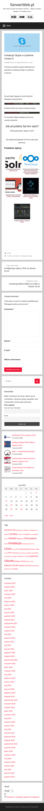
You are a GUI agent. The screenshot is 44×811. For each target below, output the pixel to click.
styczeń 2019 (9, 733)
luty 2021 (7, 645)
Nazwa (7, 341)
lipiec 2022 (8, 591)
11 (6, 501)
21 (21, 505)
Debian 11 (20, 538)
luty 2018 (7, 769)
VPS (11, 569)
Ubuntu (9, 561)
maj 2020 (7, 674)
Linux (31, 62)
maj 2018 (7, 758)
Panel (5, 553)
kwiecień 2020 (9, 678)
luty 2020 (7, 685)
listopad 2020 (9, 656)
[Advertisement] (22, 85)
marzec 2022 (9, 605)
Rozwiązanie (8, 556)
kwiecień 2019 (9, 722)
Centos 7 (20, 534)
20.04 (7, 530)
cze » (11, 515)
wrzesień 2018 (9, 748)
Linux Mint (15, 549)
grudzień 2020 (9, 653)
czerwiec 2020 (9, 671)
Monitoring (23, 549)
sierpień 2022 (9, 587)
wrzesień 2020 (9, 664)
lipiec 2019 (8, 711)
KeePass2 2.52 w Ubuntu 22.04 (24, 435)
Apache (6, 534)
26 (11, 509)
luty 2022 (7, 609)
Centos (9, 256)
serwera (20, 556)
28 (21, 509)
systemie (34, 556)
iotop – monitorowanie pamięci (23, 451)
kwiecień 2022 (9, 601)
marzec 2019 (9, 726)
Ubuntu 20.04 (11, 565)
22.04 (12, 530)
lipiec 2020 (8, 667)
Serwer (14, 556)
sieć (24, 556)
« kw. (6, 515)
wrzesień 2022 (9, 583)
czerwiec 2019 (9, 715)
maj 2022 (7, 598)
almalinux (26, 530)
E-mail (7, 350)
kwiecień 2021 (9, 638)
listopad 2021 (9, 620)
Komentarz (9, 309)
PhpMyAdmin (15, 553)
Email (6, 415)
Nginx (33, 549)
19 (11, 505)
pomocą (22, 553)
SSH (27, 556)
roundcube (35, 553)
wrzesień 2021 (9, 627)
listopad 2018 (9, 740)
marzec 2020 (9, 682)
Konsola (31, 544)
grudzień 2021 (9, 616)
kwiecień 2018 (9, 762)
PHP (9, 553)
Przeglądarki (28, 553)
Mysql (29, 549)
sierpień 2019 (9, 707)
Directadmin (30, 538)
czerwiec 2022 (9, 594)
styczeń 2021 (9, 649)
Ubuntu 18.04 (20, 561)
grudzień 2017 (9, 777)
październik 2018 (10, 744)
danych (6, 538)
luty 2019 (7, 729)
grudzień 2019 (9, 693)
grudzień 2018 (9, 737)
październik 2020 (10, 660)
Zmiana (15, 569)
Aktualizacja (19, 530)
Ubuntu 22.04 (24, 565)
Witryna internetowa (12, 359)
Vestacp (7, 569)
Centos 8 (16, 256)
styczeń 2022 (9, 612)
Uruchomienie (34, 565)
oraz (37, 549)
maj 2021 (7, 634)
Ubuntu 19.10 (30, 561)
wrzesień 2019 (9, 704)
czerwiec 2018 (9, 755)
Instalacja (23, 256)
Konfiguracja (25, 544)
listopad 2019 (9, 696)
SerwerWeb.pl (22, 5)
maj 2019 (7, 718)
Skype (30, 256)
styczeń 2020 (9, 689)
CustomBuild (34, 534)
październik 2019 (10, 700)
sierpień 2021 (9, 631)
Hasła (6, 544)
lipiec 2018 (8, 751)
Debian (12, 538)
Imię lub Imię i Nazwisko (12, 408)
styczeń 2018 (9, 773)
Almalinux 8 (33, 530)
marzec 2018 (9, 766)
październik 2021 (10, 623)
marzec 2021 (9, 642)
